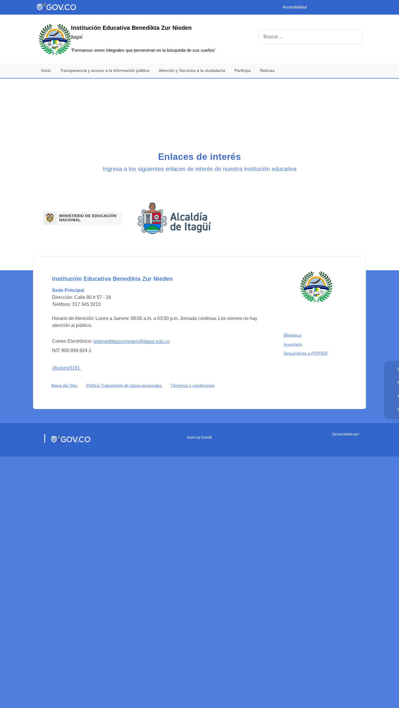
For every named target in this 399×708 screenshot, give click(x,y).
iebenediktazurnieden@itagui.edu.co (131, 330)
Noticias (267, 70)
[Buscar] (355, 37)
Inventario (294, 333)
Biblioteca (294, 324)
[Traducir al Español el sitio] (357, 8)
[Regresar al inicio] (316, 276)
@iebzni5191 (69, 356)
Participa (243, 70)
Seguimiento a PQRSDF (307, 342)
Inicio (46, 70)
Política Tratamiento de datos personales (125, 374)
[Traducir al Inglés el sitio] (346, 8)
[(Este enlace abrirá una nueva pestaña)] (73, 212)
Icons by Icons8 (199, 427)
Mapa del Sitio (64, 375)
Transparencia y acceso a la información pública (104, 70)
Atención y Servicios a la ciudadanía (192, 70)
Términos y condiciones (192, 375)
